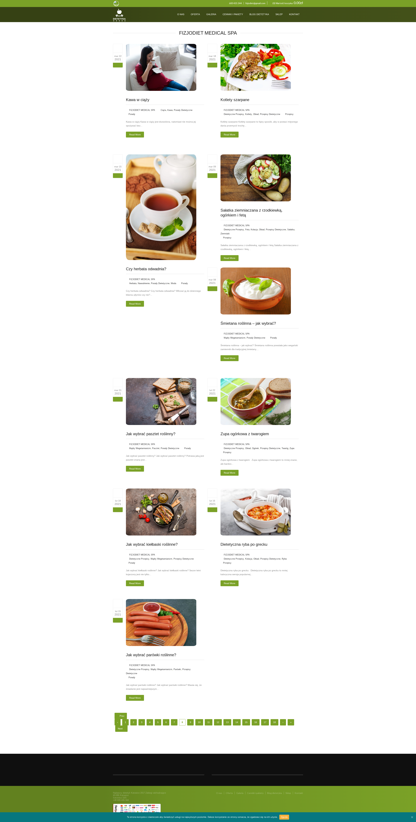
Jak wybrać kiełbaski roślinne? (152, 544)
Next (120, 728)
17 (265, 722)
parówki (177, 669)
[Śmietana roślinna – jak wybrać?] (212, 271)
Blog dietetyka (259, 14)
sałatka (290, 229)
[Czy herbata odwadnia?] (118, 158)
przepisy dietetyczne (270, 114)
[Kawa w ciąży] (118, 48)
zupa (292, 448)
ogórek (255, 448)
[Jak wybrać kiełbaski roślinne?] (118, 493)
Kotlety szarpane (235, 100)
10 (199, 722)
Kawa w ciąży (137, 100)
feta (247, 229)
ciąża (163, 110)
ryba (284, 559)
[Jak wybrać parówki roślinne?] (118, 603)
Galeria (211, 14)
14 (236, 722)
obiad (256, 114)
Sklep (279, 14)
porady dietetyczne (183, 110)
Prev (121, 716)
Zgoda (284, 817)
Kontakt (294, 14)
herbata (132, 283)
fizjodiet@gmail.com (255, 3)
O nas (180, 14)
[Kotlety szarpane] (212, 48)
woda (173, 283)
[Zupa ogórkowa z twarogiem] (212, 382)
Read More (135, 134)
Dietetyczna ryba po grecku (244, 544)
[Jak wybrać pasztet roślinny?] (118, 382)
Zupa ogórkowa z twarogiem (245, 434)
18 (274, 722)
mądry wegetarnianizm (234, 338)
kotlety (248, 114)
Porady (132, 114)
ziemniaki (225, 233)
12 (218, 722)
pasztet (155, 448)
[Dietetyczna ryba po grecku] (212, 493)
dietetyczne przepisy (234, 114)
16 (255, 722)
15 (246, 722)
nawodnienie (144, 283)
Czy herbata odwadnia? (146, 269)
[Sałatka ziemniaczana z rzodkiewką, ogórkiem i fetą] (212, 158)
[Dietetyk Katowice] (132, 15)
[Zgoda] (412, 817)
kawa (170, 110)
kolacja (254, 229)
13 (227, 722)
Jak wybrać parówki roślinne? (151, 655)
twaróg (285, 448)
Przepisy (289, 114)
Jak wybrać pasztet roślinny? (150, 434)
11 (208, 722)
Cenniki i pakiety (233, 14)
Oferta (195, 14)
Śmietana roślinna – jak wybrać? (248, 323)
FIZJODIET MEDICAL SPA (142, 110)
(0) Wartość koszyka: (287, 3)
